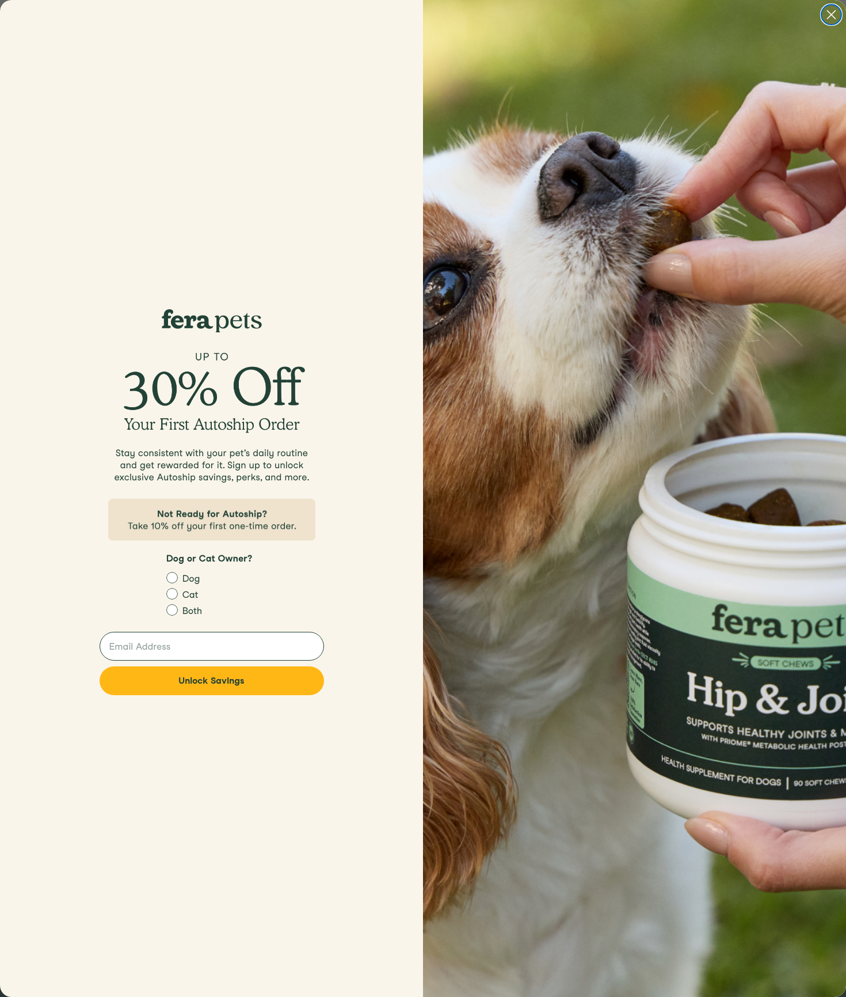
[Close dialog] (831, 15)
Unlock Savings (211, 680)
